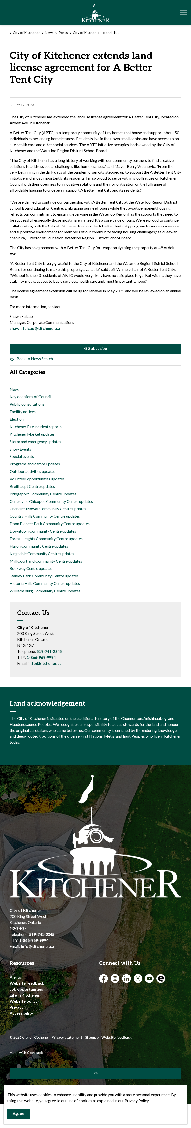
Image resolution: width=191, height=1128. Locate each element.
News (15, 389)
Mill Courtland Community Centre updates (46, 561)
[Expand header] (183, 12)
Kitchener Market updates (32, 434)
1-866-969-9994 (41, 657)
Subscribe (97, 348)
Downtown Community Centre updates (43, 531)
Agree (18, 1113)
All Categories (27, 372)
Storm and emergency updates (35, 441)
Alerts (15, 977)
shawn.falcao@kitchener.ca (35, 328)
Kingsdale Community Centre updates (42, 553)
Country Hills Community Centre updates (45, 516)
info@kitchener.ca (45, 663)
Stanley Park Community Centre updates (44, 575)
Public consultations (27, 404)
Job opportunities (26, 989)
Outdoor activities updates (32, 471)
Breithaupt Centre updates (32, 486)
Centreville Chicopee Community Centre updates (51, 501)
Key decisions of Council (30, 396)
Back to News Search (35, 358)
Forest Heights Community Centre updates (46, 538)
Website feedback (27, 983)
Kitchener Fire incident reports (36, 426)
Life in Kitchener (25, 995)
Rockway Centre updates (31, 568)
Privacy (17, 1007)
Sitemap (92, 1037)
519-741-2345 (49, 651)
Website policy (24, 1001)
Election (17, 419)
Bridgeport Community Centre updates (43, 493)
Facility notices (23, 411)
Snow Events (20, 449)
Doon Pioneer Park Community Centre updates (50, 523)
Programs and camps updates (35, 463)
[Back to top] (95, 1073)
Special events (22, 456)
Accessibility (21, 1013)
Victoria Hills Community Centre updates (45, 583)
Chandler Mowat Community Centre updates (48, 508)
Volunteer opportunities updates (37, 478)
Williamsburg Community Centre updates (45, 590)
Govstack (35, 1052)
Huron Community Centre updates (39, 546)
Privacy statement (67, 1037)
